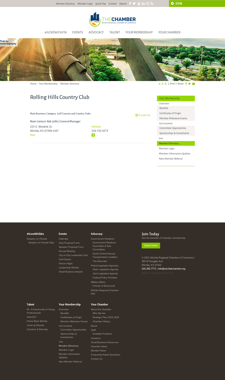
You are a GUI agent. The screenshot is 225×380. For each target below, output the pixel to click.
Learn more (151, 245)
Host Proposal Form (69, 243)
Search (123, 3)
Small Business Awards (71, 271)
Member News (98, 350)
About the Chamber (101, 309)
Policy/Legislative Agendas (104, 265)
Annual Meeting (67, 251)
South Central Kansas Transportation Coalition (105, 255)
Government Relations (102, 238)
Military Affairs (98, 282)
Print (172, 83)
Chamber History (101, 321)
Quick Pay (100, 3)
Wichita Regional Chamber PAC (105, 292)
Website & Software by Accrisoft (157, 273)
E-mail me (144, 115)
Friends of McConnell (104, 286)
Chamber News (99, 346)
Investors (95, 338)
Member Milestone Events (173, 118)
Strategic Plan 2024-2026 (106, 317)
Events (77, 32)
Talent (114, 32)
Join (161, 138)
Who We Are (99, 313)
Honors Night (65, 263)
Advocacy (96, 32)
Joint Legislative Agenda (105, 273)
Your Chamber (169, 32)
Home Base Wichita (37, 321)
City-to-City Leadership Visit (73, 255)
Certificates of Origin (170, 113)
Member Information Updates (174, 153)
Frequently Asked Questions (105, 354)
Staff (93, 330)
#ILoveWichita (56, 32)
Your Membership (139, 32)
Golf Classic (65, 259)
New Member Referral (171, 158)
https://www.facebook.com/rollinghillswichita (93, 135)
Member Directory (65, 3)
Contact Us (96, 358)
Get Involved (165, 123)
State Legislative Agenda (105, 269)
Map (32, 135)
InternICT (32, 317)
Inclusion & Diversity (37, 329)
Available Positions (102, 333)
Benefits (163, 108)
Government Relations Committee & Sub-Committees (104, 246)
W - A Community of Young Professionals (41, 311)
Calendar (63, 238)
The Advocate (100, 261)
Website (96, 126)
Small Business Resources (105, 342)
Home (33, 83)
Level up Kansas (35, 325)
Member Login (85, 3)
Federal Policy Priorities (105, 277)
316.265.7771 (149, 268)
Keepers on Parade (37, 238)
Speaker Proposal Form (71, 247)
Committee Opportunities (172, 128)
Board (94, 326)
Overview (164, 103)
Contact (113, 3)
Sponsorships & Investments (174, 133)
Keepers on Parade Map (41, 242)
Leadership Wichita (69, 267)
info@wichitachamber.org (171, 268)
